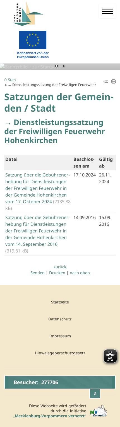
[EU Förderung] (33, 60)
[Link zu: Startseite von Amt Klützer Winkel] (36, 14)
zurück (60, 266)
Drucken (57, 272)
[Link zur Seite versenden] (106, 82)
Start (12, 80)
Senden (37, 272)
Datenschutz (60, 319)
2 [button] (64, 66)
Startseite (60, 302)
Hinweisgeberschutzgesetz (60, 352)
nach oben (80, 272)
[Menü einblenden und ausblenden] (107, 11)
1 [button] (56, 66)
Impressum (60, 335)
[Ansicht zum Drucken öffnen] (113, 82)
